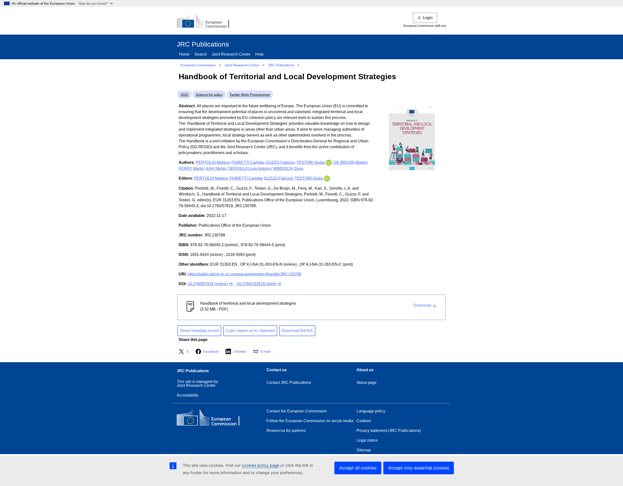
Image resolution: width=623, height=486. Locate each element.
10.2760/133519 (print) (256, 284)
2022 (184, 95)
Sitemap (364, 450)
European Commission (198, 65)
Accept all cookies (357, 467)
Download (422, 305)
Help (259, 54)
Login (428, 18)
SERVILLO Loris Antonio (249, 168)
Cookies (364, 421)
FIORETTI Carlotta (247, 162)
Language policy (371, 411)
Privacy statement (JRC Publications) (389, 430)
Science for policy (209, 95)
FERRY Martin (191, 168)
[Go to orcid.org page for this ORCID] (329, 162)
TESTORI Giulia (310, 162)
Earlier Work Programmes (250, 95)
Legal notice (367, 440)
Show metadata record (199, 331)
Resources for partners (286, 430)
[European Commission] (206, 21)
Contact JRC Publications (288, 382)
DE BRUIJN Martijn (350, 162)
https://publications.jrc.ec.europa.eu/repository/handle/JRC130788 (244, 274)
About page (366, 382)
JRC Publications (281, 65)
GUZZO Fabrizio (280, 162)
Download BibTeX (297, 331)
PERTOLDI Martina (212, 162)
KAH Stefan (216, 168)
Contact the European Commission (296, 411)
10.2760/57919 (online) (208, 284)
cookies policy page (260, 465)
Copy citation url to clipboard (250, 331)
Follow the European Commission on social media (309, 421)
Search (200, 54)
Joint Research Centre (231, 54)
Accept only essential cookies (418, 467)
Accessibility (187, 395)
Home (184, 54)
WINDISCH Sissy (288, 168)
